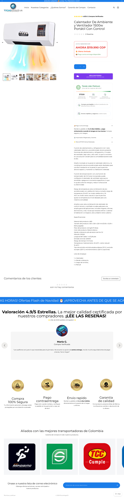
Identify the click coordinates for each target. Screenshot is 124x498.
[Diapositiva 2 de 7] (14, 77)
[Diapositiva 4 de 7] (29, 77)
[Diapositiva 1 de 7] (6, 77)
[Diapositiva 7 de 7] (53, 77)
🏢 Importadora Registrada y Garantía (85, 137)
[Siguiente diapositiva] (57, 43)
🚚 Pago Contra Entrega (81, 125)
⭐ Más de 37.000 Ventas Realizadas (84, 142)
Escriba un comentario (111, 278)
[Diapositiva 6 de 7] (45, 77)
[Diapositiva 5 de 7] (37, 77)
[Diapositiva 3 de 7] (22, 77)
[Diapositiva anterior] (2, 43)
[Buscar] (114, 7)
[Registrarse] (117, 485)
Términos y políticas (9, 495)
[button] (4, 345)
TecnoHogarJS (64, 495)
